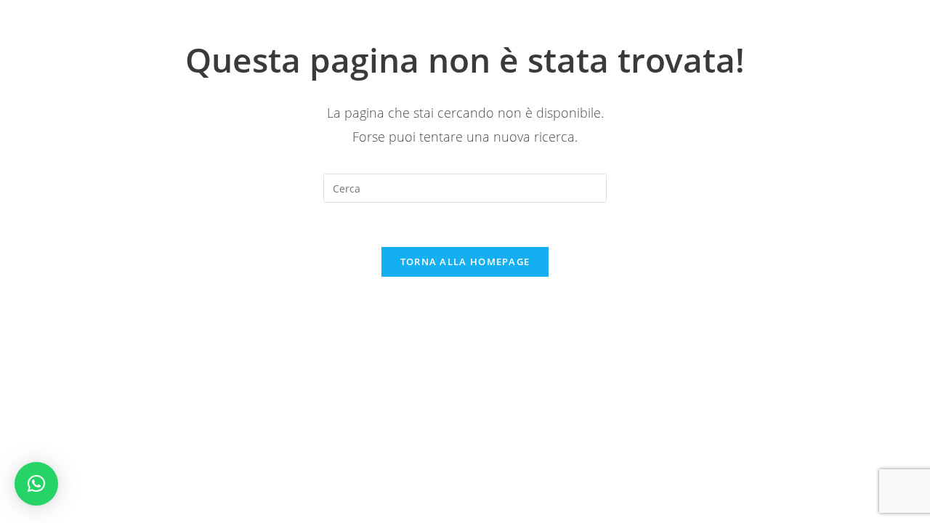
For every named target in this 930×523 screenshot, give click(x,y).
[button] (36, 484)
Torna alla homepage (465, 261)
